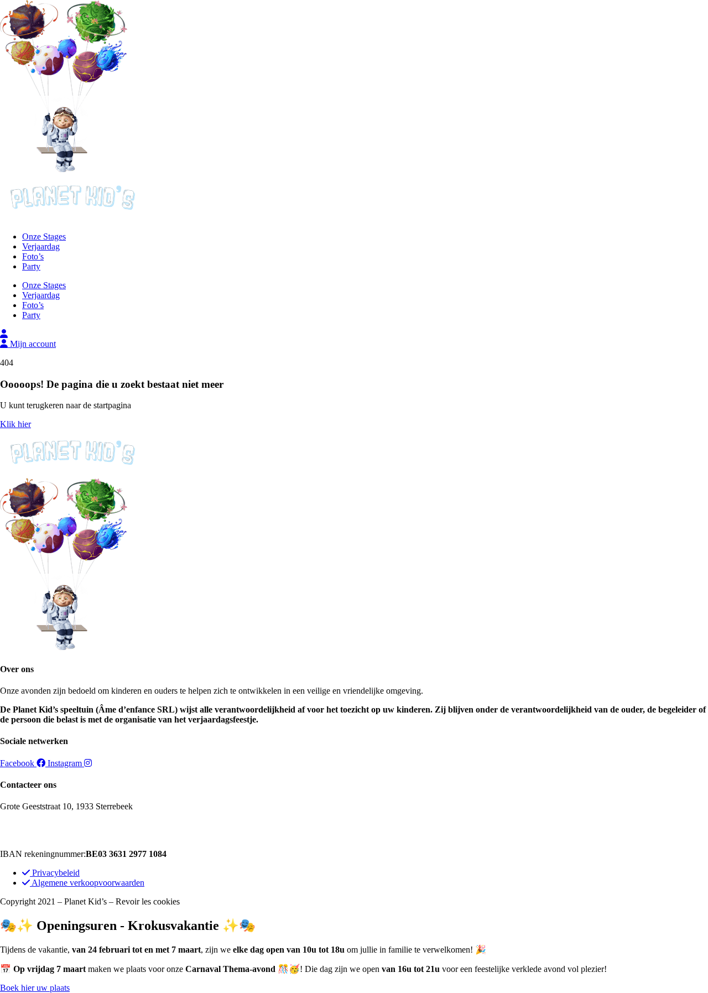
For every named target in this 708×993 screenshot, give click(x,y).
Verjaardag (41, 246)
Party (31, 266)
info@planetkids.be (63, 835)
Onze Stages (44, 236)
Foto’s (33, 256)
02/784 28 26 (38, 825)
